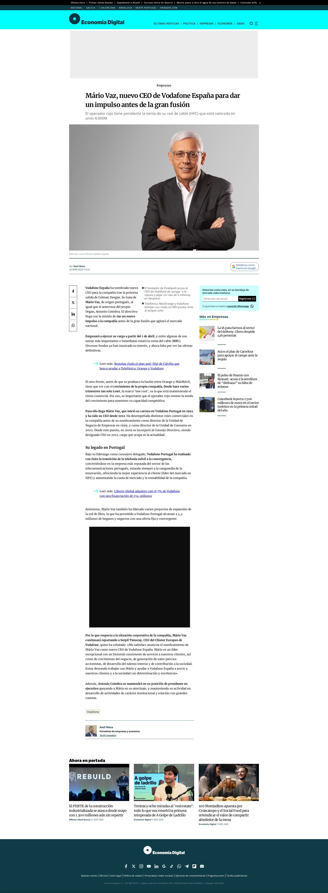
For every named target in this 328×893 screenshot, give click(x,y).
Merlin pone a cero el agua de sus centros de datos (207, 2)
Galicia (90, 7)
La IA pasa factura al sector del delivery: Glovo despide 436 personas (236, 331)
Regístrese (245, 298)
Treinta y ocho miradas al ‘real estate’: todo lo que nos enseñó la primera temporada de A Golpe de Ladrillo (164, 810)
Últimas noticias (166, 23)
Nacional (77, 7)
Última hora (78, 2)
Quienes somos (89, 875)
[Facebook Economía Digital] (73, 291)
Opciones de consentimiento (190, 875)
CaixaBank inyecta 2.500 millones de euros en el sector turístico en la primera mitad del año (238, 404)
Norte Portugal (146, 7)
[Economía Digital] (96, 19)
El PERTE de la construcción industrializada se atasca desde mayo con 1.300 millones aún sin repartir (98, 810)
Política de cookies (133, 875)
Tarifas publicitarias (236, 875)
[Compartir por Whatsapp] (73, 325)
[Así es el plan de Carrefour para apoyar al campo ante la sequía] (207, 357)
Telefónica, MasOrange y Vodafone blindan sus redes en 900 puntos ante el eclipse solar (169, 307)
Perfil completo (108, 735)
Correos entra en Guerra (158, 2)
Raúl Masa (79, 266)
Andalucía (125, 7)
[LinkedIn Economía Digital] (73, 314)
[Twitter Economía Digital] (73, 302)
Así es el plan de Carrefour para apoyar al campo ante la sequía (237, 355)
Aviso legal (115, 875)
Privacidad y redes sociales (159, 875)
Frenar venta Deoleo (101, 2)
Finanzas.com (168, 7)
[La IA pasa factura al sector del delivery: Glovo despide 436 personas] (207, 333)
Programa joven (215, 875)
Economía (225, 23)
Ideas (240, 23)
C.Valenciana (107, 7)
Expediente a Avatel (128, 2)
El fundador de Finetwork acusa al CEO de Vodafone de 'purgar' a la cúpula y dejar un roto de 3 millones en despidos (167, 293)
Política (189, 23)
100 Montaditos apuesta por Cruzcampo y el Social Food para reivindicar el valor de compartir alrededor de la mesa (224, 813)
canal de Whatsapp (238, 306)
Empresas (207, 23)
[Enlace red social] (126, 866)
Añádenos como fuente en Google (245, 266)
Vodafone (93, 712)
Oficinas (103, 875)
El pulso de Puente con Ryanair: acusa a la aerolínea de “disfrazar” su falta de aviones (237, 380)
